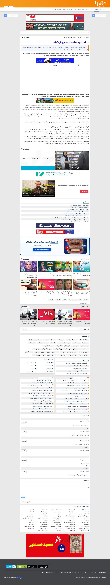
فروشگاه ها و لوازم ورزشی (69, 522)
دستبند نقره (52, 340)
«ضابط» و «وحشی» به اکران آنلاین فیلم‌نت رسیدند (41, 398)
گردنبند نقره (46, 340)
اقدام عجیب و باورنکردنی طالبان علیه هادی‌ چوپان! (76, 366)
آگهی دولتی (57, 572)
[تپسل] (21, 149)
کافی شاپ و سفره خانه (56, 522)
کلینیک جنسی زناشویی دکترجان (60, 349)
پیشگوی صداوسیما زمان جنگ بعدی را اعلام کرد (41, 411)
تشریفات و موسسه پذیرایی (55, 526)
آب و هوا (32, 366)
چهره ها (79, 9)
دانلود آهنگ (53, 343)
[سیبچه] (43, 567)
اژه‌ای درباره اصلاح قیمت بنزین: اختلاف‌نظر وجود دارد (76, 398)
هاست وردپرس (55, 352)
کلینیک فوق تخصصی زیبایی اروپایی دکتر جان (78, 349)
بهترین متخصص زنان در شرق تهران (42, 352)
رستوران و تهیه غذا (57, 518)
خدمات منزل (31, 524)
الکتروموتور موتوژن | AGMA (39, 355)
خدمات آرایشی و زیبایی (84, 514)
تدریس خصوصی (57, 512)
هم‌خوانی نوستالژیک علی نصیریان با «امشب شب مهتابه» (75, 388)
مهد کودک (59, 516)
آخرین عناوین (83, 377)
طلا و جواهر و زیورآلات (42, 514)
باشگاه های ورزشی (71, 520)
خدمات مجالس (58, 528)
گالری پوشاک (44, 510)
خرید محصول (84, 191)
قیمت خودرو (48, 366)
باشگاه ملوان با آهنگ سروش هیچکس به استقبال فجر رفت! (74, 391)
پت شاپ (73, 518)
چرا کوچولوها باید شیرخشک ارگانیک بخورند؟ (78, 221)
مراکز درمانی (86, 518)
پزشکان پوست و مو (71, 510)
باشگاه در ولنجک (58, 346)
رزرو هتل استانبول (84, 346)
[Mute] (59, 168)
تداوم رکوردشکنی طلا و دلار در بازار (44, 380)
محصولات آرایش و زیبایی (83, 516)
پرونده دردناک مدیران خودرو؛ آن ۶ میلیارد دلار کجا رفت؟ (75, 412)
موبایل (32, 520)
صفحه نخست (102, 9)
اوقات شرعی (48, 372)
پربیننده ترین (48, 377)
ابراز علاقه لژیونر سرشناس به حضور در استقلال (42, 401)
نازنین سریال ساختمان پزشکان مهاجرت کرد (42, 396)
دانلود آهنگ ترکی (29, 352)
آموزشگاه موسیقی (71, 528)
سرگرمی (54, 9)
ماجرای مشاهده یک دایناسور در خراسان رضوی (42, 403)
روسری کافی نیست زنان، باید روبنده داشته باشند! (76, 373)
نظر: (88, 487)
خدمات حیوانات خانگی (70, 516)
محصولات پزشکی (71, 512)
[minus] (25, 37)
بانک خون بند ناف (61, 355)
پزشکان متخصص (85, 520)
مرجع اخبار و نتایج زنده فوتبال (64, 343)
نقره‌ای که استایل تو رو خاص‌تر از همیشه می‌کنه (78, 209)
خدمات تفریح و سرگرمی (28, 518)
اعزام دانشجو (31, 512)
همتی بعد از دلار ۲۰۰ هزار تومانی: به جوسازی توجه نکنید (39, 385)
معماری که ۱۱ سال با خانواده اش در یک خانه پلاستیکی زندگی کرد (73, 380)
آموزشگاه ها (72, 524)
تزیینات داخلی (44, 524)
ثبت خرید (37, 168)
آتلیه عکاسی (58, 530)
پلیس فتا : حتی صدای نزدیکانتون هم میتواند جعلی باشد (76, 211)
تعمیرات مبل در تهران (42, 518)
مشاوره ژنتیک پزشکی (47, 349)
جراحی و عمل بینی (51, 355)
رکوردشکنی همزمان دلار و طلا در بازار (44, 388)
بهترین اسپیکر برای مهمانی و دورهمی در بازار (78, 205)
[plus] (28, 37)
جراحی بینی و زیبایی (84, 530)
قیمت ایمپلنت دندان (84, 340)
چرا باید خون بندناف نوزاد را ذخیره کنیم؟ (79, 207)
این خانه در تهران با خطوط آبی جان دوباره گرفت (76, 409)
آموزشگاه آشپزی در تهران (55, 510)
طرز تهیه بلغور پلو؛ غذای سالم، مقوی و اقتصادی (42, 383)
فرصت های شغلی (72, 572)
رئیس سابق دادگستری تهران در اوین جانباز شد (42, 390)
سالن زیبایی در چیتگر (83, 352)
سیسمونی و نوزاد (30, 516)
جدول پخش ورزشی (30, 372)
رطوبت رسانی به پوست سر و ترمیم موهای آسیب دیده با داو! (75, 215)
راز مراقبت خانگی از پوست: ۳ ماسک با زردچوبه (77, 385)
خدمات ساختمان (43, 526)
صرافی (32, 514)
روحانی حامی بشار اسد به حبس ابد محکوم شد (77, 383)
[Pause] (57, 168)
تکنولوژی (59, 9)
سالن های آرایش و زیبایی (83, 510)
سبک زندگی (85, 9)
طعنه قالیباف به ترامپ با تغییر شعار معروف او (77, 393)
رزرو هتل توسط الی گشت (43, 343)
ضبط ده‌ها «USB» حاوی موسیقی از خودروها (77, 371)
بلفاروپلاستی (67, 340)
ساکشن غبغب (60, 340)
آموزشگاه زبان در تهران (70, 526)
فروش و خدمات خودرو (29, 526)
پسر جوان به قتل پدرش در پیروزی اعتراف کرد (77, 404)
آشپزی (75, 9)
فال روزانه (32, 369)
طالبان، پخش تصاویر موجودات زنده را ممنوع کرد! (76, 363)
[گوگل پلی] (32, 567)
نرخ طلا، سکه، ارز (30, 363)
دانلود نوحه (63, 352)
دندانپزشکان (86, 524)
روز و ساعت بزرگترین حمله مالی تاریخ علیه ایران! (41, 409)
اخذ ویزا (32, 510)
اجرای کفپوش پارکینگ (83, 355)
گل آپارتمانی (66, 346)
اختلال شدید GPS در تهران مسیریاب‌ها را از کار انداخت (75, 401)
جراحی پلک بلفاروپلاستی (48, 346)
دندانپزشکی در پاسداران (72, 352)
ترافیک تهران (48, 369)
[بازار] (22, 567)
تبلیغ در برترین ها (64, 572)
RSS (43, 572)
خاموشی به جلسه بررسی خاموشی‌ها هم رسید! (77, 406)
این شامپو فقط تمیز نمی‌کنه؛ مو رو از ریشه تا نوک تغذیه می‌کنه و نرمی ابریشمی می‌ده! (70, 217)
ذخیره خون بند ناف (36, 349)
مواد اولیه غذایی (32, 343)
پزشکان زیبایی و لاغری (84, 528)
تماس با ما (80, 572)
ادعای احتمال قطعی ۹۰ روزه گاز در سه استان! (42, 406)
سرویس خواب (44, 520)
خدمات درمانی (72, 514)
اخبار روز (96, 9)
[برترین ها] (100, 4)
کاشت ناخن (86, 512)
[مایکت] (11, 567)
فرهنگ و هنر (65, 9)
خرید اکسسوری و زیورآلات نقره (35, 340)
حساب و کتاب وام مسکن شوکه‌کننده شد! (78, 396)
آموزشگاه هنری (72, 530)
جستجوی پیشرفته (49, 572)
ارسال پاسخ (24, 422)
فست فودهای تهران (57, 520)
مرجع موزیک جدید (76, 343)
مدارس (59, 514)
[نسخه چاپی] (22, 37)
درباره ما (85, 572)
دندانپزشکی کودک (85, 526)
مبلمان (46, 516)
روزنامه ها (49, 363)
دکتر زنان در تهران (85, 522)
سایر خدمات (31, 528)
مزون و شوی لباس (43, 512)
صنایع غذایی (58, 524)
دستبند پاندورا (85, 343)
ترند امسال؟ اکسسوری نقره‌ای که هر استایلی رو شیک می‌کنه (75, 213)
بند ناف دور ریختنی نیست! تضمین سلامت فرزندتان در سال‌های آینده (73, 219)
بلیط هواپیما (75, 340)
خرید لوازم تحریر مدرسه (72, 355)
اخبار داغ (67, 377)
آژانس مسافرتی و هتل (42, 530)
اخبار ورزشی (91, 9)
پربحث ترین (30, 377)
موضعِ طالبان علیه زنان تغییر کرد (80, 368)
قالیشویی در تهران (43, 528)
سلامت (71, 9)
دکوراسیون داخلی (43, 522)
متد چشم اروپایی (75, 346)
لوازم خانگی (31, 522)
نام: (88, 484)
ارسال (23, 497)
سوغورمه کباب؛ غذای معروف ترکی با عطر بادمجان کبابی (40, 393)
